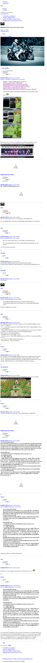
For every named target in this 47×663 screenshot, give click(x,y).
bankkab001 (3, 270)
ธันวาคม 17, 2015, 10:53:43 (10, 217)
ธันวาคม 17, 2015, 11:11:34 (10, 322)
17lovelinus (2, 253)
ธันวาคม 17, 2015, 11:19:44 (10, 375)
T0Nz (1, 228)
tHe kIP (2, 577)
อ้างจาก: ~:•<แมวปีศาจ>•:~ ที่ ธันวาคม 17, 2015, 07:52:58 (12, 79)
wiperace (2, 346)
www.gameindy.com (4, 13)
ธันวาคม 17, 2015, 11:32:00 (10, 411)
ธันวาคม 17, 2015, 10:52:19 (10, 184)
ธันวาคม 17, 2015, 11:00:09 (10, 278)
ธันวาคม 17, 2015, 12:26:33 (10, 585)
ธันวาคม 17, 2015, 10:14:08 (10, 77)
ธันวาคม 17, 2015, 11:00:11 (10, 297)
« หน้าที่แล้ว (3, 31)
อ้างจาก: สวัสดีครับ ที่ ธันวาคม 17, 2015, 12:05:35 (10, 506)
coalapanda (14, 19)
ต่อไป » (7, 31)
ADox (18, 19)
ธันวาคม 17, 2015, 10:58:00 (10, 261)
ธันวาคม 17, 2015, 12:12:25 (10, 505)
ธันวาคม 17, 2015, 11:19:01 (10, 355)
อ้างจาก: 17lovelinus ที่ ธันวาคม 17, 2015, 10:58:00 (10, 299)
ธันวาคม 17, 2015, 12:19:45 (10, 567)
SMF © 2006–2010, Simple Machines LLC (23, 658)
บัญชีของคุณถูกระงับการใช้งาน (7, 174)
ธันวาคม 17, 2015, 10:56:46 (10, 236)
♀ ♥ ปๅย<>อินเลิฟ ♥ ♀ (5, 68)
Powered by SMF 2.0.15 (8, 658)
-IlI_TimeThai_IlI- (4, 366)
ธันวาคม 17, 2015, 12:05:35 (10, 440)
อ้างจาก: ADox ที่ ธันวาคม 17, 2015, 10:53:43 (9, 238)
